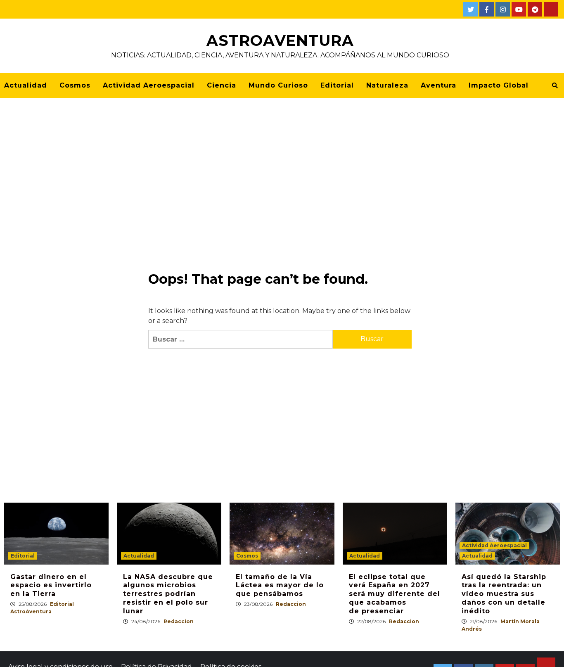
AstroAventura (280, 40)
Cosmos (74, 85)
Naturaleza (387, 85)
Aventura (438, 85)
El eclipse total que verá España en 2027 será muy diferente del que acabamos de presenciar (394, 594)
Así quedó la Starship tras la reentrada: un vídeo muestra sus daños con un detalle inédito (504, 594)
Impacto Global (498, 85)
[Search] (555, 85)
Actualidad (25, 85)
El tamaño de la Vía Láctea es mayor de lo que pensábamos (280, 585)
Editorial (337, 85)
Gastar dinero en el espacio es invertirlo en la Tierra (51, 585)
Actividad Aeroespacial (148, 85)
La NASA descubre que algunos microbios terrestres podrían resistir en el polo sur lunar (168, 594)
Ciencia (221, 85)
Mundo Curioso (278, 85)
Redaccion (179, 621)
